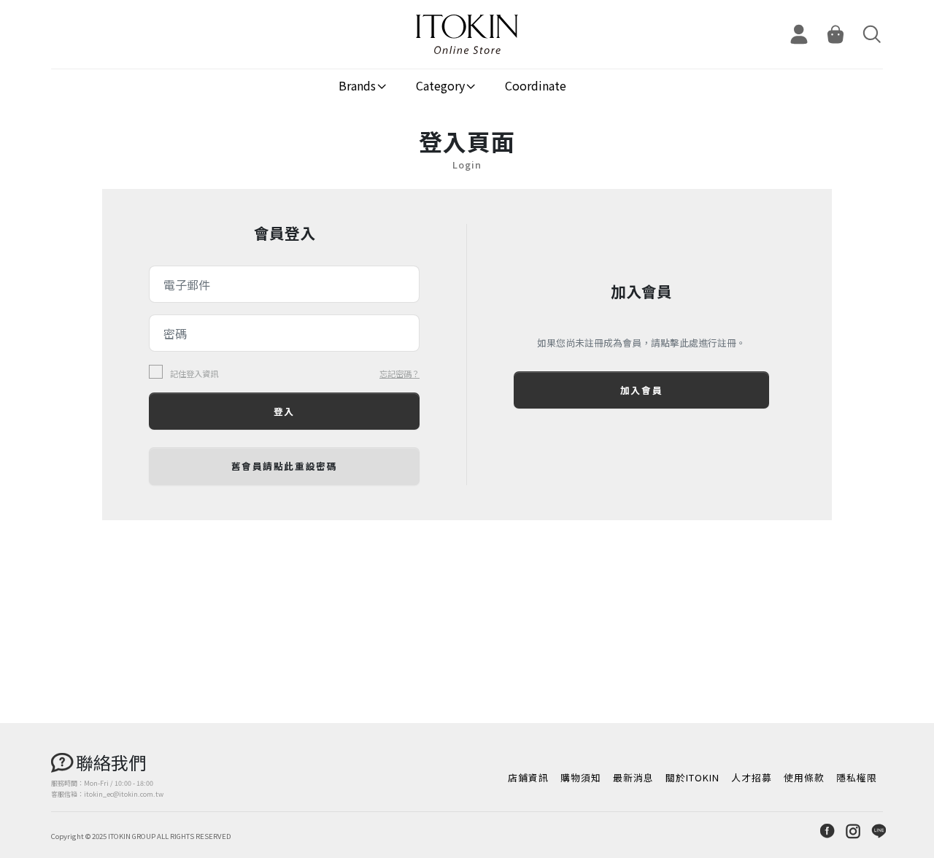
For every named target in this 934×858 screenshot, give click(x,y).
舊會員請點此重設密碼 (284, 466)
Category (440, 85)
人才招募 (751, 777)
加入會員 (641, 390)
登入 (284, 411)
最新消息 (633, 777)
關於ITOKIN (692, 777)
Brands (357, 85)
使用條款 (804, 777)
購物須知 (580, 777)
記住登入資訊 (194, 374)
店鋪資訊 (528, 777)
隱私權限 (856, 777)
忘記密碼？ (399, 373)
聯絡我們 (111, 762)
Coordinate (535, 85)
